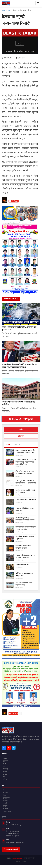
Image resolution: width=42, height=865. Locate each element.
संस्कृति (5, 803)
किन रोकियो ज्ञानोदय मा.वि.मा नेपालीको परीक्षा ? (24, 584)
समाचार (5, 766)
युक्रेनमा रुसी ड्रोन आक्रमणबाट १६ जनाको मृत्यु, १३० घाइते (25, 556)
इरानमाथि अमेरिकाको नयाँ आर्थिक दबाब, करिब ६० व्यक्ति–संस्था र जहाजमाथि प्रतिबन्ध (19, 366)
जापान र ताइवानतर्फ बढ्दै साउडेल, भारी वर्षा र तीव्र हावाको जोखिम (19, 328)
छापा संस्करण (7, 811)
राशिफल (5, 809)
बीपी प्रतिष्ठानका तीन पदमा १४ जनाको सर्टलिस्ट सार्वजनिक (18, 403)
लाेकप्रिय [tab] (21, 436)
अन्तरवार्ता (6, 801)
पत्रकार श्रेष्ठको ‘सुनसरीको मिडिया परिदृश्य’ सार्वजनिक (26, 528)
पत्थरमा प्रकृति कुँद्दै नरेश (23, 565)
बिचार (5, 790)
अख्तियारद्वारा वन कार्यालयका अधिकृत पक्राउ (24, 574)
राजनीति (5, 761)
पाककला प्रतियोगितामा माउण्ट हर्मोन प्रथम (25, 509)
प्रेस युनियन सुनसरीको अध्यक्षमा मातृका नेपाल (25, 538)
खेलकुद (5, 769)
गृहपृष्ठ (5, 758)
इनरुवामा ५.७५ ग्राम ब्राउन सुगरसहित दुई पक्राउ (23, 547)
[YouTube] (9, 748)
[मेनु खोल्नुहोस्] (37, 3)
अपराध (5, 774)
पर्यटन (5, 780)
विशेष (5, 796)
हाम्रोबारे (18, 862)
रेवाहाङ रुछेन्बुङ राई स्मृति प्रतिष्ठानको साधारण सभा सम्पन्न (25, 519)
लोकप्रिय (17, 445)
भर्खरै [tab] (21, 429)
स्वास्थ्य (5, 772)
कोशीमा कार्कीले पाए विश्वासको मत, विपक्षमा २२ (25, 491)
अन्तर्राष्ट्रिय (6, 798)
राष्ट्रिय (5, 764)
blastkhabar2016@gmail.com (15, 842)
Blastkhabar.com (17, 858)
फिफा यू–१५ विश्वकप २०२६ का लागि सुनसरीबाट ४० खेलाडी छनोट (26, 482)
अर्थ (4, 777)
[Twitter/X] (14, 748)
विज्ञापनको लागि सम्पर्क (11, 849)
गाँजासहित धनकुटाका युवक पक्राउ (26, 500)
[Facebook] (4, 748)
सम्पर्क (24, 862)
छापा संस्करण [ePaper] (21, 419)
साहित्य (5, 806)
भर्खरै (8, 445)
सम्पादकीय (6, 793)
